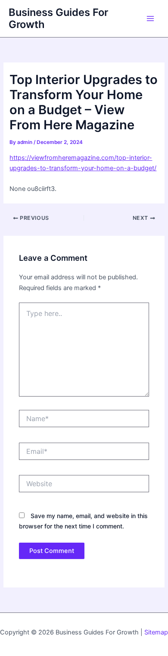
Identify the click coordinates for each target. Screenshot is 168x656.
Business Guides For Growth (58, 18)
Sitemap (156, 632)
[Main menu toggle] (150, 18)
